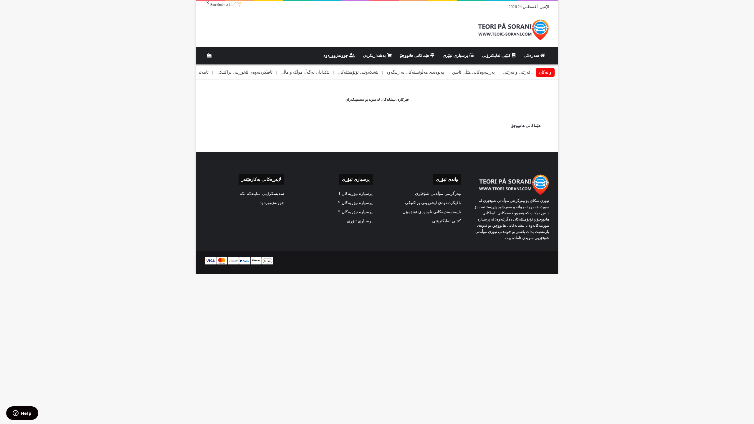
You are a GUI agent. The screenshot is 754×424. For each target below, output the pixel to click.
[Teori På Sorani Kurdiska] (513, 30)
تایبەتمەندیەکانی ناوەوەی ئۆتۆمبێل (432, 212)
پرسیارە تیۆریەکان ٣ (355, 212)
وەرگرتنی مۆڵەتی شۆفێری (438, 193)
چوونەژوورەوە (336, 55)
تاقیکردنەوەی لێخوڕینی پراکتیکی (262, 72)
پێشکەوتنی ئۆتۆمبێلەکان (375, 72)
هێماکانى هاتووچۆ (415, 55)
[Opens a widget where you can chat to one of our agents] (22, 413)
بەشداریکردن (375, 55)
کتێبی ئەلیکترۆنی (497, 55)
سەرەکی (532, 55)
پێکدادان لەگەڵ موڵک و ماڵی (322, 72)
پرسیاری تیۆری (456, 55)
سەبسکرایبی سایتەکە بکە (262, 193)
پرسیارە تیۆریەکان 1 (355, 193)
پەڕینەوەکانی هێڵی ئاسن (490, 72)
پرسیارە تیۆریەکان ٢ (355, 203)
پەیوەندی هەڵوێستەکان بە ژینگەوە (432, 72)
